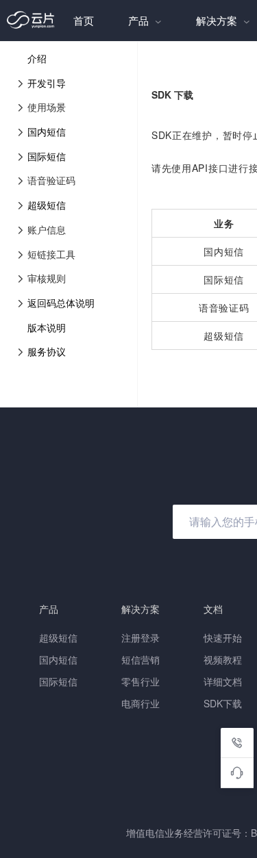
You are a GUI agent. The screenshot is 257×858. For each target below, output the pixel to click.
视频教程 (223, 659)
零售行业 (140, 681)
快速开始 (223, 637)
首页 (83, 20)
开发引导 (46, 83)
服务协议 (46, 351)
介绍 (37, 58)
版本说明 (46, 327)
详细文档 (223, 681)
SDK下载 (223, 703)
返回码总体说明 (61, 303)
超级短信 (46, 205)
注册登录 (140, 637)
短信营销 (140, 659)
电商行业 (140, 703)
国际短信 (46, 156)
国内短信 (46, 131)
